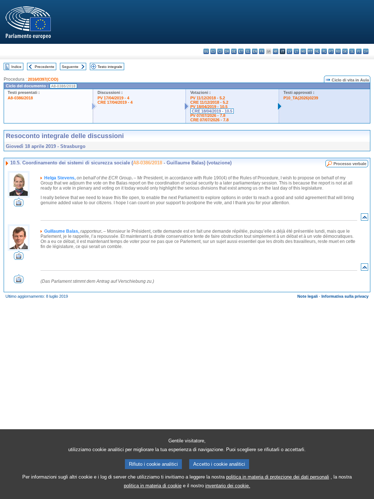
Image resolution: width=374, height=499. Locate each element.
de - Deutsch (234, 51)
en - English (254, 51)
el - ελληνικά (248, 51)
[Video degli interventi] (18, 204)
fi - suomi (359, 51)
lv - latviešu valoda (289, 51)
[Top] (364, 219)
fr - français (261, 51)
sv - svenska (366, 51)
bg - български (206, 51)
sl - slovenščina (352, 51)
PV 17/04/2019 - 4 (113, 98)
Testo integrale (110, 67)
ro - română (338, 51)
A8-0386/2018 (20, 98)
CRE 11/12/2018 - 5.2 (209, 102)
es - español (213, 51)
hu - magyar (303, 51)
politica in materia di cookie (153, 485)
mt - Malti (310, 51)
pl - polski (324, 51)
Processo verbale (349, 163)
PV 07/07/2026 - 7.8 (207, 115)
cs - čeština (220, 51)
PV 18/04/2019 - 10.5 (209, 106)
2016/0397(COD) (43, 79)
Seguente (70, 67)
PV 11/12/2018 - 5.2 (207, 98)
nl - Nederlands (317, 51)
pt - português (331, 51)
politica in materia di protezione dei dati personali (277, 477)
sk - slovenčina (345, 51)
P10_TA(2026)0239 (300, 98)
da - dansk (227, 51)
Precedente (44, 67)
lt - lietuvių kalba (296, 51)
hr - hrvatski (275, 51)
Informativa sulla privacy (345, 296)
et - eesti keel (241, 51)
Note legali (307, 296)
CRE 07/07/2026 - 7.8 (209, 120)
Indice (16, 67)
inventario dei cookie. (227, 485)
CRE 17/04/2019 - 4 (115, 102)
